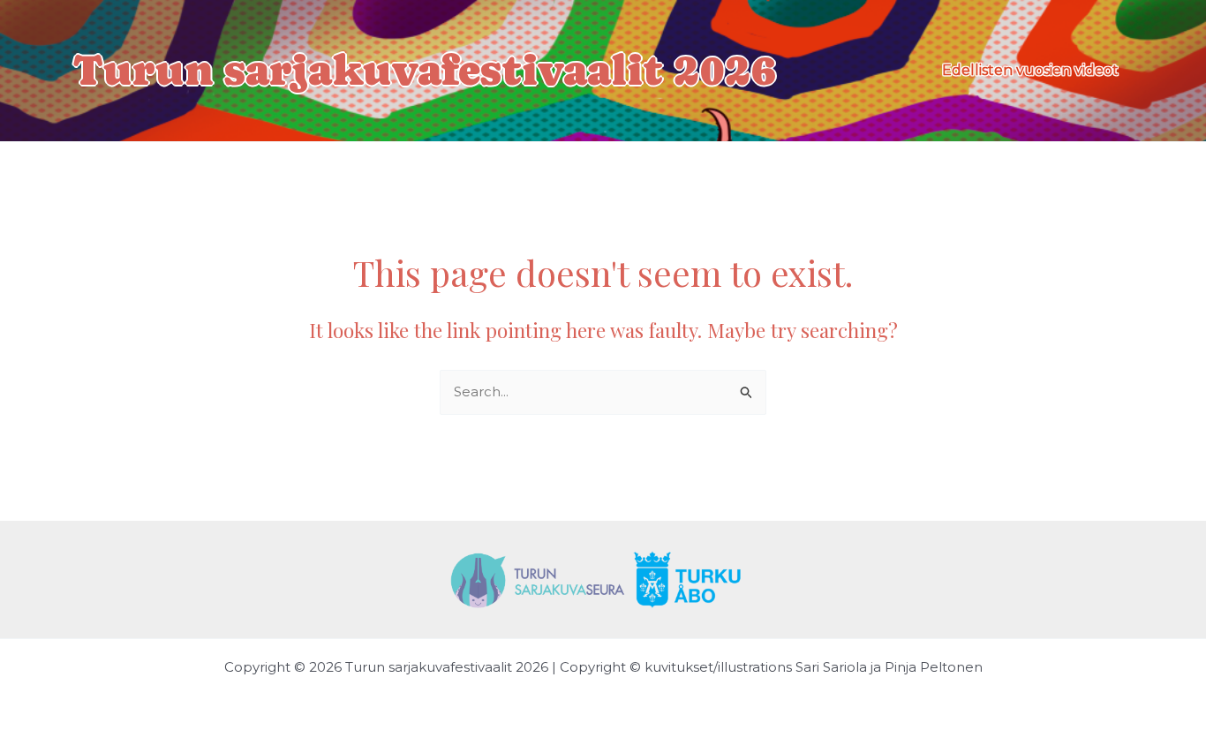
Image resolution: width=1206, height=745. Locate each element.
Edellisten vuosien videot (1030, 70)
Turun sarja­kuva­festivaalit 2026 (424, 70)
